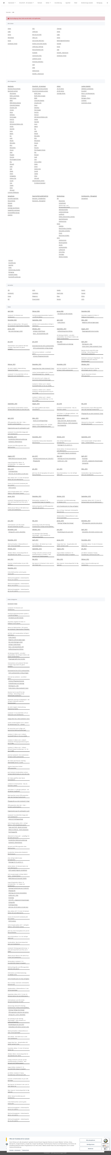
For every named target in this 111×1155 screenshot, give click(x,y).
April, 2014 (84, 529)
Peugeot (12, 154)
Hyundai (12, 128)
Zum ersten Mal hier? (38, 40)
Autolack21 (11, 293)
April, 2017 (84, 456)
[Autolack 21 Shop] (4, 3)
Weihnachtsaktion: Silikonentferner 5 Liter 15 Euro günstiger (18, 544)
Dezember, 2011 (12, 568)
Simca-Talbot (37, 161)
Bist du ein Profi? (36, 34)
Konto (9, 34)
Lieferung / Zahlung (37, 46)
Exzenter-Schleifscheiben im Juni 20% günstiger (18, 564)
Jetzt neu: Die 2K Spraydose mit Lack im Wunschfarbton (43, 473)
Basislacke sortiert (13, 91)
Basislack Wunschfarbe (14, 88)
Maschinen (62, 201)
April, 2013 (35, 540)
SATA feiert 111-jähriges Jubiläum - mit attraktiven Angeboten (67, 414)
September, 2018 (12, 403)
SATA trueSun (12, 487)
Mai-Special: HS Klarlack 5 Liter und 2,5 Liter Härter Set (43, 564)
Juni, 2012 (10, 559)
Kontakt (59, 43)
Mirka (83, 296)
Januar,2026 (60, 311)
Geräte (60, 245)
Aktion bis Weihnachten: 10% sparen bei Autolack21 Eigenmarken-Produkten (18, 325)
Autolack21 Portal (12, 43)
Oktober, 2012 (12, 548)
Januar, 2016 (11, 496)
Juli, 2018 (59, 403)
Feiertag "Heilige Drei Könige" (66, 523)
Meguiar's (35, 296)
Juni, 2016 (59, 469)
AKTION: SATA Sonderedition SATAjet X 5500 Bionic (42, 325)
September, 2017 (86, 437)
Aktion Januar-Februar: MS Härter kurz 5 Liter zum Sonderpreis (18, 508)
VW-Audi (12, 190)
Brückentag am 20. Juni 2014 (65, 532)
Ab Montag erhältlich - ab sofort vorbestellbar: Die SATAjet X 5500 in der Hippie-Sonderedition (67, 336)
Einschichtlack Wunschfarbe (40, 88)
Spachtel (10, 265)
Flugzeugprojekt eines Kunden (90, 331)
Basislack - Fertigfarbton (39, 198)
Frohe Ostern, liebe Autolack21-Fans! (92, 346)
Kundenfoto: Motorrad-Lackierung (17, 439)
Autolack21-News (12, 604)
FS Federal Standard (39, 183)
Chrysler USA (13, 107)
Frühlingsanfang (12, 471)
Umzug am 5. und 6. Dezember (16, 532)
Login (9, 31)
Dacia (11, 112)
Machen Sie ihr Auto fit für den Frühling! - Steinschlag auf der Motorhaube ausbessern (89, 352)
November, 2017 (36, 437)
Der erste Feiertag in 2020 (15, 331)
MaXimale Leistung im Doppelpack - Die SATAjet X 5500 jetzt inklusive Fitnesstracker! (92, 359)
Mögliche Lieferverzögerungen (90, 322)
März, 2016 (84, 469)
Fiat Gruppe (13, 117)
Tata (11, 183)
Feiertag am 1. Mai (87, 344)
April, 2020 (60, 320)
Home (9, 28)
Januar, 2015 (60, 520)
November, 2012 (86, 540)
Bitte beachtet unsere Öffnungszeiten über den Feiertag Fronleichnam (91, 408)
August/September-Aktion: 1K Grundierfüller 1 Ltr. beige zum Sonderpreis (16, 464)
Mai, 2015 (35, 520)
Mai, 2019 (59, 341)
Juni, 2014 (59, 529)
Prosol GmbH (35, 299)
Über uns (34, 37)
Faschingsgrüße (62, 425)
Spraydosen (84, 198)
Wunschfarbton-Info (37, 49)
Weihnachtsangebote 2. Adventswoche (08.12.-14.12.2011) (18, 584)
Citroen (12, 110)
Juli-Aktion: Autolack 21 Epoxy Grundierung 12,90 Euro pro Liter (90, 553)
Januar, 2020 (11, 329)
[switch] (105, 1149)
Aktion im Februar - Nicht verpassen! (68, 423)
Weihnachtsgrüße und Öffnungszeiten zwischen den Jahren (42, 507)
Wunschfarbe (11, 201)
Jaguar (11, 133)
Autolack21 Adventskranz (15, 441)
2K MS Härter (60, 91)
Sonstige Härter (61, 93)
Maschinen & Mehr (64, 235)
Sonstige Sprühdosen (13, 208)
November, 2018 (61, 364)
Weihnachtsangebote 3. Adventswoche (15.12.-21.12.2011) (18, 578)
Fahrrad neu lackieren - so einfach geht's (41, 353)
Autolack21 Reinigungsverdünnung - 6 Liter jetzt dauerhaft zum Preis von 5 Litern (18, 502)
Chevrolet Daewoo (15, 105)
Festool (83, 293)
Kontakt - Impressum (14, 1150)
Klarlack (10, 203)
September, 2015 (86, 496)
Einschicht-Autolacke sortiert (40, 91)
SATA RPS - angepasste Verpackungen (92, 461)
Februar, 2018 (60, 418)
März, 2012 (60, 559)
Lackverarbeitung (63, 212)
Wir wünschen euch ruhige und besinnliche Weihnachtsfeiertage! (41, 379)
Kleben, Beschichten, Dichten (67, 216)
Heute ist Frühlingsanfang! (40, 420)
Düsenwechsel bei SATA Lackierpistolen (43, 345)
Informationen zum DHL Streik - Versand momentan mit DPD (16, 525)
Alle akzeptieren (90, 1140)
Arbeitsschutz (62, 221)
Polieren (83, 95)
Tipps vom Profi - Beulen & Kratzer (67, 420)
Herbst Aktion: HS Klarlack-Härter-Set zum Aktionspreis (67, 449)
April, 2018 (11, 418)
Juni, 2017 (35, 456)
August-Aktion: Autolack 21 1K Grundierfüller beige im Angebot (66, 553)
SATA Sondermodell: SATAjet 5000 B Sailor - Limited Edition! (91, 441)
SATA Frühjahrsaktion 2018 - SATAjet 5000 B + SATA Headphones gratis (42, 425)
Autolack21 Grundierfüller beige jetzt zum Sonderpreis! (18, 433)
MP (9, 299)
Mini (11, 145)
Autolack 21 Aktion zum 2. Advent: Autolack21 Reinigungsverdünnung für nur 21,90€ (42, 391)
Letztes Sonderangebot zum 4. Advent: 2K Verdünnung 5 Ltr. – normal (42, 373)
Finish (60, 233)
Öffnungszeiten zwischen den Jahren (92, 523)
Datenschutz (25, 1150)
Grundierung (12, 262)
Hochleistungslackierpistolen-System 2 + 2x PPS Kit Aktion (42, 316)
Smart (11, 173)
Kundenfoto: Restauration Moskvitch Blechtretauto (42, 441)
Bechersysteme (63, 242)
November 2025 (12, 320)
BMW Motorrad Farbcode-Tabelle (17, 458)
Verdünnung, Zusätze (14, 270)
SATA (58, 238)
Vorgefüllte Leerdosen (14, 210)
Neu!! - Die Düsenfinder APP (40, 333)
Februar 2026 (36, 311)
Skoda (11, 171)
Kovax (58, 223)
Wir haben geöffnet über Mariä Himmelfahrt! (40, 408)
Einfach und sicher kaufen (39, 43)
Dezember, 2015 (36, 496)
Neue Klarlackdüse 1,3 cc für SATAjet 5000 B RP (67, 473)
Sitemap (59, 28)
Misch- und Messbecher (88, 93)
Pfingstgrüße (36, 461)
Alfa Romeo (13, 93)
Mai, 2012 (35, 559)
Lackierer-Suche (36, 58)
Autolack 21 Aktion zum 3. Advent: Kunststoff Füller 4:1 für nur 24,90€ (41, 384)
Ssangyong (13, 176)
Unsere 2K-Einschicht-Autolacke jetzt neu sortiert (18, 484)
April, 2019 (84, 341)
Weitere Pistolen (63, 256)
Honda (11, 126)
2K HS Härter (60, 88)
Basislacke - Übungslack (38, 201)
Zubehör (10, 215)
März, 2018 (35, 418)
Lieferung (35, 31)
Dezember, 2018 (36, 364)
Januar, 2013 (60, 540)
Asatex (58, 290)
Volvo (11, 187)
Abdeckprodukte (63, 209)
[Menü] (108, 1139)
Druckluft (83, 91)
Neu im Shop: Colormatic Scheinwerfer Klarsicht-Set (67, 511)
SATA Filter (62, 252)
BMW (11, 100)
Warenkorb (11, 37)
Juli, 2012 (83, 548)
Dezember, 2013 (12, 540)
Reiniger (10, 205)
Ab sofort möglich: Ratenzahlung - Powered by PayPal (17, 369)
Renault (12, 164)
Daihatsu (12, 114)
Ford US (12, 121)
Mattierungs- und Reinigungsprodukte (64, 206)
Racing (59, 299)
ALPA (33, 290)
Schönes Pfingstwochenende (41, 356)
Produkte (34, 52)
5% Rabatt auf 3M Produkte (65, 313)
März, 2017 (11, 469)
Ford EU (12, 119)
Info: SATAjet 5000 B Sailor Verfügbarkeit (64, 441)
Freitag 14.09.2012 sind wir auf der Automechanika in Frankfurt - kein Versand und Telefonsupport (41, 554)
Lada (11, 138)
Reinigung (11, 272)
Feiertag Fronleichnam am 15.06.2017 (43, 458)
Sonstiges (61, 254)
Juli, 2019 (10, 341)
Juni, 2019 (35, 341)
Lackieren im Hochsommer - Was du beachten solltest (66, 408)
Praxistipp (85, 458)
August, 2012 (60, 548)
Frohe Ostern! (61, 322)
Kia (10, 136)
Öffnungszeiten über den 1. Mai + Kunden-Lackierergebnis (17, 423)
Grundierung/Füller (13, 198)
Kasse (9, 40)
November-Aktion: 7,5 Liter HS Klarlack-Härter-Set (92, 544)
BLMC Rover (13, 98)
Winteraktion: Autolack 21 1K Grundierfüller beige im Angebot (41, 501)
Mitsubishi (13, 147)
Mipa (58, 296)
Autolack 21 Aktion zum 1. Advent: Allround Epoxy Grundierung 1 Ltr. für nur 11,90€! (42, 398)
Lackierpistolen (63, 247)
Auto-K (83, 290)
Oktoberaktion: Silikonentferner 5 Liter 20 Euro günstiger (67, 516)
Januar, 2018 (84, 418)
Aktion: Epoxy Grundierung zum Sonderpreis (90, 564)
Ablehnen (90, 1148)
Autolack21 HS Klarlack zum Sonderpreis (15, 316)
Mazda (11, 140)
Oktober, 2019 (36, 329)
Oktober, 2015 (61, 496)
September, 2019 (61, 329)
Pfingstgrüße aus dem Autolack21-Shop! (92, 413)
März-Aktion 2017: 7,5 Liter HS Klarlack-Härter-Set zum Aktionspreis (18, 478)
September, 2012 (37, 548)
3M (58, 198)
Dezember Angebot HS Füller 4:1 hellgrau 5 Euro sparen (90, 316)
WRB (33, 67)
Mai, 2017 (59, 456)
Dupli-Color (60, 293)
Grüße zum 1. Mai (62, 461)
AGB (33, 64)
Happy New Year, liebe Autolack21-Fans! (43, 368)
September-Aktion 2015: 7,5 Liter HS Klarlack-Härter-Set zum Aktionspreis (91, 501)
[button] (106, 3)
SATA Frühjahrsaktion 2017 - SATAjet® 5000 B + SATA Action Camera (18, 492)
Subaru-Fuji (13, 178)
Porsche (12, 157)
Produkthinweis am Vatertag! (65, 344)
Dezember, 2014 (85, 520)
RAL (11, 161)
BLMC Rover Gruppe (39, 95)
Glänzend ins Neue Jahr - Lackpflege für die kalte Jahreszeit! (92, 423)
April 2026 (10, 311)
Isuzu (11, 131)
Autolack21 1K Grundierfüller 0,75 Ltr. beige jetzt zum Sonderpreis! (18, 375)
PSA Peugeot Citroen (15, 159)
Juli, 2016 (34, 469)
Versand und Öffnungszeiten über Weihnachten (17, 446)
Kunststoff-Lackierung (14, 277)
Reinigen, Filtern (85, 98)
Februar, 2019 (11, 364)
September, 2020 (37, 320)
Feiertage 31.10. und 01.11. (65, 445)
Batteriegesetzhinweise (63, 40)
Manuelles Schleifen (64, 231)
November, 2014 (12, 529)
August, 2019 (85, 329)
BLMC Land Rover (14, 95)
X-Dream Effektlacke (13, 192)
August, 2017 (11, 456)
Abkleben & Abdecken (87, 88)
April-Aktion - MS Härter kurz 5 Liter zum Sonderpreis (42, 544)
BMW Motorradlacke (15, 103)
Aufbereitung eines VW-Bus (65, 331)
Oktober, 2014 (36, 529)
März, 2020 (84, 320)
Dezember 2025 (85, 311)
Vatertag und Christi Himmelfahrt (67, 458)
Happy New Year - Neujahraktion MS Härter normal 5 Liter (67, 544)
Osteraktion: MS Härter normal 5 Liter (92, 532)
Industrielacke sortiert (38, 180)
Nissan (11, 150)
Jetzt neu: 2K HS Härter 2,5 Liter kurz (18, 473)
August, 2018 (35, 403)
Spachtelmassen (63, 219)
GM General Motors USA (16, 124)
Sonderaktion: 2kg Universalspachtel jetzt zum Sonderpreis (91, 473)
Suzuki (11, 180)
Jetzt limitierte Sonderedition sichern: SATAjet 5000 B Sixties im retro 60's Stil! (18, 408)
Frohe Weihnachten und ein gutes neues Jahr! (17, 573)
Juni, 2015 (10, 520)
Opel (11, 152)
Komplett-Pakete (12, 274)
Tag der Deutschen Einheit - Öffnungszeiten (89, 375)
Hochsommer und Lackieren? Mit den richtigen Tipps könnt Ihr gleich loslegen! (18, 347)
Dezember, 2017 (12, 437)
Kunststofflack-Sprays (14, 212)
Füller (10, 267)
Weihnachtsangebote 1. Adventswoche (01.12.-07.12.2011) (18, 590)
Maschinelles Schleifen (65, 228)
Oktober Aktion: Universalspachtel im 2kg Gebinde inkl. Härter (18, 553)
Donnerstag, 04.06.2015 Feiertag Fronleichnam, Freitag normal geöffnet (42, 525)
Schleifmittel (62, 203)
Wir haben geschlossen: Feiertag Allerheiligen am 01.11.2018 (90, 369)
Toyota (11, 185)
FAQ (33, 28)
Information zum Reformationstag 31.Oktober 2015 (66, 501)
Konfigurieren (90, 1144)
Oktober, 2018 (85, 364)
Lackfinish (61, 214)
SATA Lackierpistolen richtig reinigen (43, 348)
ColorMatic (35, 293)
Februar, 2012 (85, 559)
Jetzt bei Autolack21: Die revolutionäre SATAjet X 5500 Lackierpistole (67, 369)
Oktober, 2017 (61, 437)
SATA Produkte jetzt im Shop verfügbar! (67, 506)
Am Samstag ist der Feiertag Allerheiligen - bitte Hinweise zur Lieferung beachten (41, 535)
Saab (11, 166)
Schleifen (83, 100)
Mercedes (12, 143)
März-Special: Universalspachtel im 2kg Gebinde (67, 564)
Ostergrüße (85, 463)
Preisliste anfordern (37, 61)
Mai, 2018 (84, 403)
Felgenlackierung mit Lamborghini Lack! (18, 428)
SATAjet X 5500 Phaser (39, 331)
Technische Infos (37, 55)
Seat (11, 169)
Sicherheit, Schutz (86, 103)
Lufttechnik (62, 249)
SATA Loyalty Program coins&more (67, 453)
